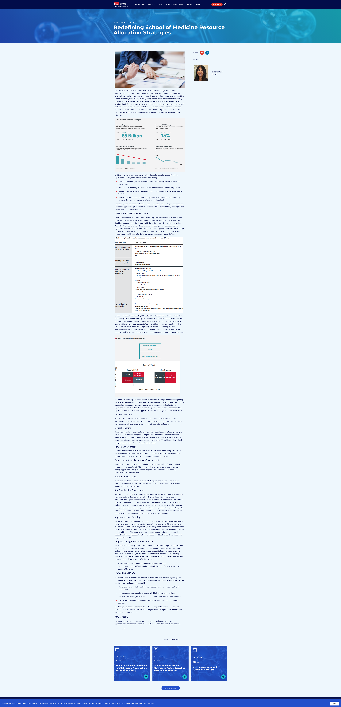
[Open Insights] (192, 4)
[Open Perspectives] (144, 4)
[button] (196, 52)
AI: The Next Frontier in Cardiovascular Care (205, 668)
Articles (131, 22)
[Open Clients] (162, 4)
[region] (170, 703)
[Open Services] (154, 4)
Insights (123, 22)
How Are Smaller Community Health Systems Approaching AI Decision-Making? (131, 668)
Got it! (334, 703)
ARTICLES (120, 656)
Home (116, 22)
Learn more (151, 703)
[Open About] (200, 4)
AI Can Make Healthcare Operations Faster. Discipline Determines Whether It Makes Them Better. (169, 669)
